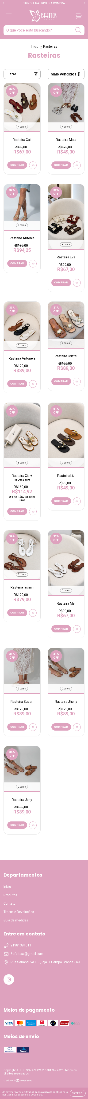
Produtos (10, 895)
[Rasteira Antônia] (33, 264)
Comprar (17, 165)
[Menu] (9, 16)
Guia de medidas (16, 920)
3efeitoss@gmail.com (27, 954)
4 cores (22, 126)
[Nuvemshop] (18, 1081)
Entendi (78, 1093)
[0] (78, 17)
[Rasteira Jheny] (77, 727)
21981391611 (21, 945)
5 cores (22, 462)
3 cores (22, 225)
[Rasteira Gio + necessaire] (33, 511)
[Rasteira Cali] (33, 165)
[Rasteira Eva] (77, 283)
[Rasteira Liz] (77, 501)
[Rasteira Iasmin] (33, 613)
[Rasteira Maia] (77, 165)
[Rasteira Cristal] (77, 381)
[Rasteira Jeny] (33, 825)
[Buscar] (78, 30)
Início (34, 46)
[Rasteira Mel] (77, 629)
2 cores (22, 574)
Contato (9, 903)
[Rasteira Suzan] (33, 727)
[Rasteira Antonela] (33, 384)
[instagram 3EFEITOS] (9, 979)
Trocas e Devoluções (19, 912)
